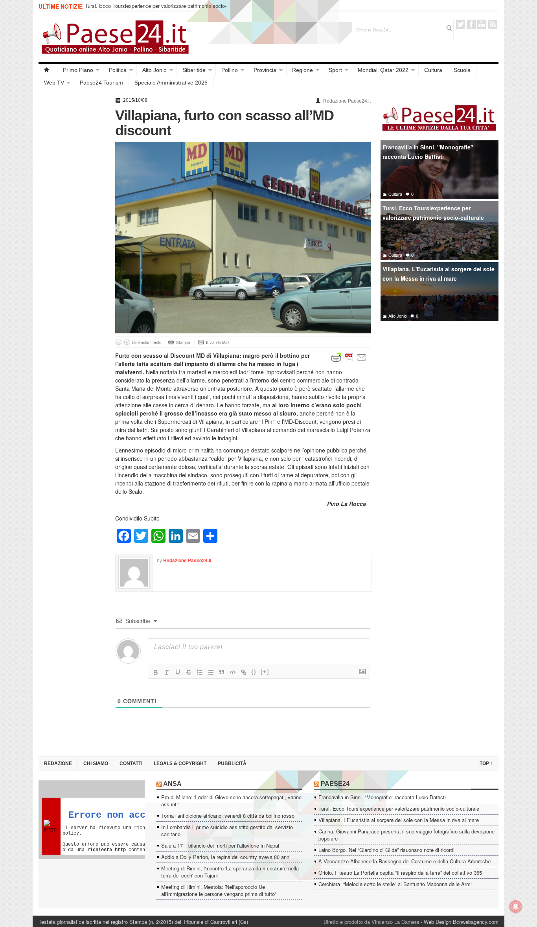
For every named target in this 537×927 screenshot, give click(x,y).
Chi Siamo (95, 763)
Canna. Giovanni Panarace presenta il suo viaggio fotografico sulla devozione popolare (406, 835)
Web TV (54, 82)
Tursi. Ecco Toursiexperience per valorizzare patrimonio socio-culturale (155, 9)
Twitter (460, 24)
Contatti (131, 763)
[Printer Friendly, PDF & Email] (349, 356)
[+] (265, 672)
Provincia (265, 70)
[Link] (243, 672)
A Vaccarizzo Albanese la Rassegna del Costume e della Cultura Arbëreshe (404, 861)
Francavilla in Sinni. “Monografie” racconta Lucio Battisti (382, 797)
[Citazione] (221, 672)
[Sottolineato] (177, 672)
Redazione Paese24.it (347, 101)
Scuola (462, 70)
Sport (335, 70)
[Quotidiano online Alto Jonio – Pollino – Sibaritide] (48, 70)
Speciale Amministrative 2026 (171, 82)
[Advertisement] (73, 213)
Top (486, 763)
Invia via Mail (217, 342)
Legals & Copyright (180, 763)
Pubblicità (232, 763)
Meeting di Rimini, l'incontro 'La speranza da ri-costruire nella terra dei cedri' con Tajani (230, 871)
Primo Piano (78, 70)
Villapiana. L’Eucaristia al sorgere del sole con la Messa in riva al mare (398, 820)
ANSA (172, 783)
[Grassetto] (155, 672)
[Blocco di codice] (232, 672)
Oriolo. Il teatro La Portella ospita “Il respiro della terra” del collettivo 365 (400, 872)
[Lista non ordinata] (210, 672)
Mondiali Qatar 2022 (383, 70)
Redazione (58, 763)
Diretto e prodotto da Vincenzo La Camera (371, 921)
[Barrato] (188, 672)
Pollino (229, 70)
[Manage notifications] (515, 906)
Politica (118, 70)
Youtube (481, 24)
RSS (492, 24)
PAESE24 (335, 783)
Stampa (183, 342)
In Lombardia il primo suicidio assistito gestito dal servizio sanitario (227, 830)
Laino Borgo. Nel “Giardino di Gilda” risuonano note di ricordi (386, 849)
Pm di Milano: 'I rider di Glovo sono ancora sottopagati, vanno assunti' (231, 800)
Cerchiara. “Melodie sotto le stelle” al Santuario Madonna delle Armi (395, 884)
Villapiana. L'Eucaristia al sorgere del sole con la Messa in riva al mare (439, 274)
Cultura (433, 70)
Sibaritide (194, 70)
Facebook (471, 24)
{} (254, 672)
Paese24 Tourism (101, 82)
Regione (302, 70)
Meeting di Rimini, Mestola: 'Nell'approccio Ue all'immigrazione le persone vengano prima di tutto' (218, 890)
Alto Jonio (154, 70)
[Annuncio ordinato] (199, 672)
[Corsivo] (166, 672)
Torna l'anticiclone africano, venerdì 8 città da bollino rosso (227, 815)
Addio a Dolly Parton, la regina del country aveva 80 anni (226, 857)
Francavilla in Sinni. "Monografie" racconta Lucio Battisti (428, 152)
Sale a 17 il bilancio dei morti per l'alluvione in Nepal (220, 845)
